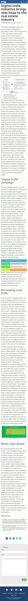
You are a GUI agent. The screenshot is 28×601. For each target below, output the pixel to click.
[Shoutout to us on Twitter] (12, 590)
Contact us (4, 593)
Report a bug (13, 595)
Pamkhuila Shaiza (7, 22)
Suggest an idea (22, 593)
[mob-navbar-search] (21, 2)
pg (3, 2)
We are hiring (10, 593)
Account (16, 593)
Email (2, 554)
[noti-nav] (23, 2)
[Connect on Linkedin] (16, 590)
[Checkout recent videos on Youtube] (21, 590)
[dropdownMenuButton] (25, 23)
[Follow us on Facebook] (7, 590)
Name (2, 549)
